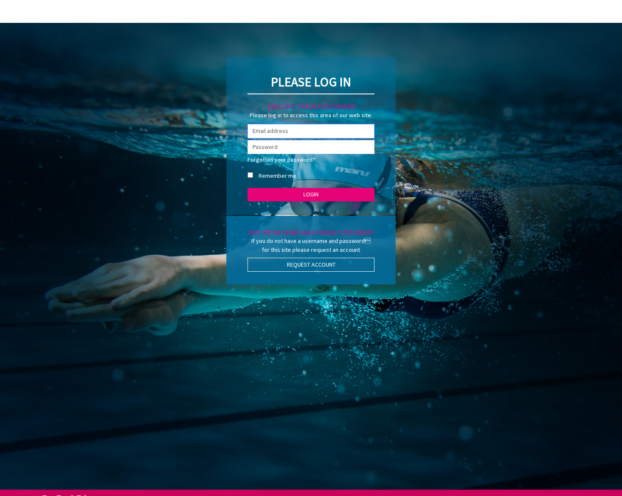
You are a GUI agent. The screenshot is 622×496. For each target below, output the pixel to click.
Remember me (277, 175)
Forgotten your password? (281, 159)
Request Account (311, 264)
